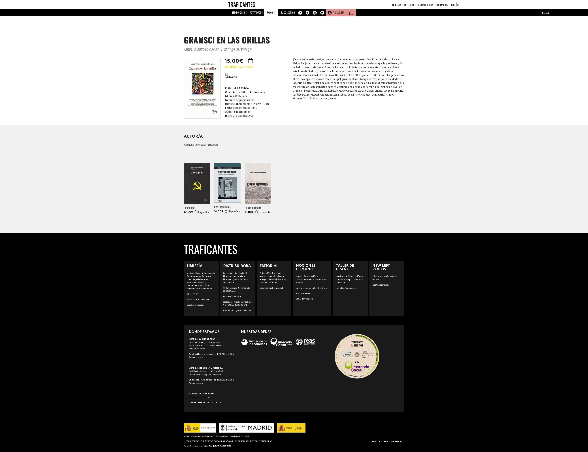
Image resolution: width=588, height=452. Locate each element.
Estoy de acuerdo (380, 441)
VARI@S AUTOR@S (238, 50)
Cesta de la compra (351, 13)
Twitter (307, 13)
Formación (442, 5)
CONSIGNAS (189, 208)
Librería (194, 266)
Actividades (256, 12)
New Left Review (381, 267)
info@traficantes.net (199, 397)
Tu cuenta (338, 12)
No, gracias (396, 441)
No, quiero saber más (220, 445)
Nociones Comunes (305, 267)
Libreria (396, 5)
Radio (270, 12)
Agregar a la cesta (251, 60)
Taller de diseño (345, 267)
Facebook (300, 13)
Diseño (455, 5)
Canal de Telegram (195, 305)
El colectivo (288, 12)
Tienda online (239, 12)
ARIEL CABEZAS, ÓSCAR (201, 50)
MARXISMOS (243, 111)
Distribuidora (425, 5)
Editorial (409, 5)
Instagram (314, 13)
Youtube (322, 13)
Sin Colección (257, 92)
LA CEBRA (243, 88)
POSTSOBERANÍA (222, 207)
